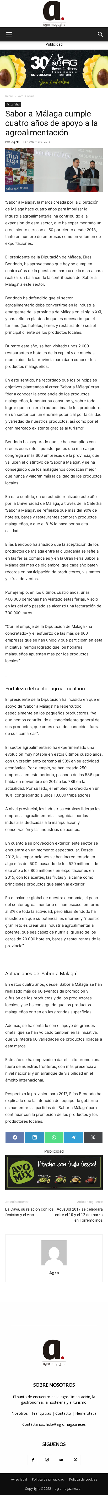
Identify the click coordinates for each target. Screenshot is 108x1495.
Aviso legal (19, 1479)
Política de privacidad (48, 1479)
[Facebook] (33, 1460)
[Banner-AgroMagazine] (54, 69)
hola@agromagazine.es (66, 1424)
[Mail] (61, 1460)
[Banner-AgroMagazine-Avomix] (54, 1172)
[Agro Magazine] (54, 13)
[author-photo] (54, 1265)
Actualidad (26, 96)
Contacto (63, 1413)
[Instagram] (47, 1460)
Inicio (9, 96)
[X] (75, 1460)
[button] (9, 34)
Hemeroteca (85, 1413)
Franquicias (41, 1413)
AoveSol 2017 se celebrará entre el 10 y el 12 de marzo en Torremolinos (79, 1215)
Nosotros (20, 1413)
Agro (15, 142)
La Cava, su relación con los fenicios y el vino (29, 1212)
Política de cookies (83, 1479)
